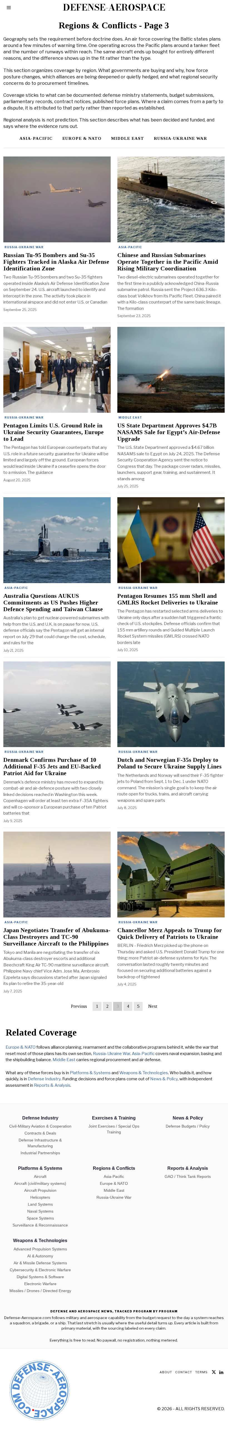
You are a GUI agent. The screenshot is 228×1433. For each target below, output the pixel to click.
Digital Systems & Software (40, 1277)
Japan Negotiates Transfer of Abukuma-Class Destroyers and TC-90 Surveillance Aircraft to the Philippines (56, 937)
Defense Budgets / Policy (188, 1126)
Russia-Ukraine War (180, 138)
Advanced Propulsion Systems (40, 1249)
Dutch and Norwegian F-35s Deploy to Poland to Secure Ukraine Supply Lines (169, 763)
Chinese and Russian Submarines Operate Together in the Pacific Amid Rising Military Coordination (167, 262)
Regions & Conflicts (114, 1168)
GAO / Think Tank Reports (188, 1176)
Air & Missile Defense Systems (40, 1263)
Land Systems (40, 1204)
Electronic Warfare (40, 1284)
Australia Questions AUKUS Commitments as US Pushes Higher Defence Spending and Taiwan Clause (53, 603)
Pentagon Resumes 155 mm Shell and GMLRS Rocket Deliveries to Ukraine (167, 599)
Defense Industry (44, 1079)
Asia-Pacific (36, 138)
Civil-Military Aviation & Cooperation (40, 1126)
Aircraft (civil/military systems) (40, 1183)
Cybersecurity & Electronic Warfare (40, 1270)
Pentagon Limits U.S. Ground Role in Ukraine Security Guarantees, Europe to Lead (53, 432)
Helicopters (40, 1197)
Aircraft (40, 1176)
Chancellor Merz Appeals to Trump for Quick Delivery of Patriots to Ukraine (169, 933)
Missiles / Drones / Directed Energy (40, 1290)
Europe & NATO (81, 138)
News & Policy (164, 1079)
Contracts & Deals (40, 1133)
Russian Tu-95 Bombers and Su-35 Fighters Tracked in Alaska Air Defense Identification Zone (56, 262)
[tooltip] (213, 1372)
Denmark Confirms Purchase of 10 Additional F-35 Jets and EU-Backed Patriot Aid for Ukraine (52, 767)
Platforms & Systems (90, 1072)
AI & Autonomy (40, 1256)
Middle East (127, 138)
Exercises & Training (114, 1118)
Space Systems (40, 1218)
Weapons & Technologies (143, 1072)
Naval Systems (40, 1211)
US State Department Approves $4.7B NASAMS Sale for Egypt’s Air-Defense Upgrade (168, 432)
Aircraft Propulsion (40, 1190)
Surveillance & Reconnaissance (40, 1225)
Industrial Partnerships (40, 1153)
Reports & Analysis (52, 1085)
